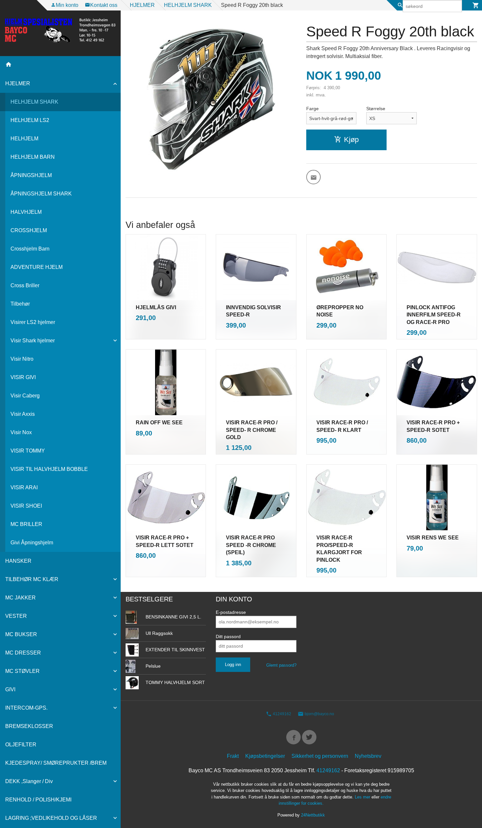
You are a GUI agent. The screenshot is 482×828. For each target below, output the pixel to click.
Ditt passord (228, 636)
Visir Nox (21, 432)
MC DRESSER (23, 653)
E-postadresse (231, 612)
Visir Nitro (21, 359)
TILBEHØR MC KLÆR (31, 579)
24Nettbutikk (313, 815)
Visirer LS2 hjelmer (32, 322)
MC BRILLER (26, 524)
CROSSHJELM (28, 230)
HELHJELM (24, 138)
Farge (312, 108)
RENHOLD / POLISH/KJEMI (38, 799)
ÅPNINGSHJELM (31, 175)
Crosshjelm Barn (30, 249)
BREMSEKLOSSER (29, 726)
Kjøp (351, 139)
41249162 (281, 714)
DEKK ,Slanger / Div (29, 781)
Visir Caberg (25, 395)
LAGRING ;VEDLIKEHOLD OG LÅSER (51, 818)
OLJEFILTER (20, 744)
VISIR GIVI (23, 377)
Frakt (233, 756)
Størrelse (375, 108)
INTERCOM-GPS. (26, 708)
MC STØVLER (22, 671)
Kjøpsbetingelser (265, 756)
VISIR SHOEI (26, 506)
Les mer (363, 797)
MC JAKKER (20, 597)
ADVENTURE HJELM (36, 267)
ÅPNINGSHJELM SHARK (41, 193)
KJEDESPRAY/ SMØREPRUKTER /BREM (56, 763)
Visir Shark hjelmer (32, 340)
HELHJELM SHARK (34, 102)
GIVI (10, 689)
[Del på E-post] (313, 177)
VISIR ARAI (24, 487)
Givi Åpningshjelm (31, 542)
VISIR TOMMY (27, 451)
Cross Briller (24, 285)
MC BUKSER (21, 634)
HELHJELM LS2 (29, 120)
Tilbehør (20, 304)
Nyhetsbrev (368, 756)
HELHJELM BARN (32, 157)
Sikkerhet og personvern (319, 756)
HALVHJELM (26, 212)
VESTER (16, 616)
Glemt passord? (281, 665)
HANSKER (18, 561)
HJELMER (17, 83)
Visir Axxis (22, 414)
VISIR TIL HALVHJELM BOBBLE (49, 469)
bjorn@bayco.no (319, 714)
